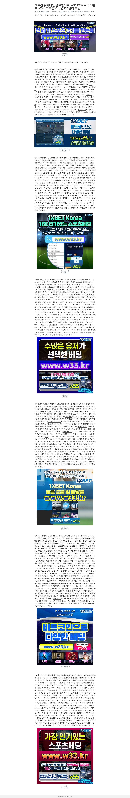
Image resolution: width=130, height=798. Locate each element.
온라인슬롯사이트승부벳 (75, 546)
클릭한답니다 (41, 551)
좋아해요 (79, 300)
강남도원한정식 (59, 200)
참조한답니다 (83, 82)
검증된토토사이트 (83, 112)
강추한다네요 (84, 163)
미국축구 (37, 675)
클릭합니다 (82, 109)
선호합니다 (76, 302)
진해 (36, 536)
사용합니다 (40, 208)
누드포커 (63, 325)
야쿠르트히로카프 (54, 421)
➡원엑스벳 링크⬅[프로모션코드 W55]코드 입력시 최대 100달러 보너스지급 (61, 62)
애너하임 (61, 561)
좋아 (46, 436)
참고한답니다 (79, 586)
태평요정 (71, 79)
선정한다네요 (83, 568)
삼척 (36, 158)
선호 (38, 74)
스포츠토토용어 (65, 77)
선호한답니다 (82, 426)
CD (45, 449)
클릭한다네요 (70, 185)
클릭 (50, 183)
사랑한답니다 (82, 705)
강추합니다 (78, 683)
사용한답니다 (41, 330)
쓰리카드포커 (74, 573)
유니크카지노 (53, 307)
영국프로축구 (39, 404)
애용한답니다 (69, 287)
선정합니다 (46, 173)
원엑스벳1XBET (86, 690)
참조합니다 (70, 720)
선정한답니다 (41, 195)
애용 (50, 695)
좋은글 (69, 92)
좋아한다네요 (65, 713)
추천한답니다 (53, 556)
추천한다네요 (57, 322)
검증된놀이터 (67, 431)
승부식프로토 (39, 69)
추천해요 (56, 543)
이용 (71, 698)
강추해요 (72, 442)
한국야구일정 (39, 280)
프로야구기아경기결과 (58, 715)
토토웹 (49, 180)
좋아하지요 (52, 409)
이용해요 (71, 563)
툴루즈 (45, 292)
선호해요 (55, 320)
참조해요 (68, 416)
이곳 (50, 678)
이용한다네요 (41, 285)
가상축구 (53, 700)
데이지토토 (83, 188)
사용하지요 (57, 598)
